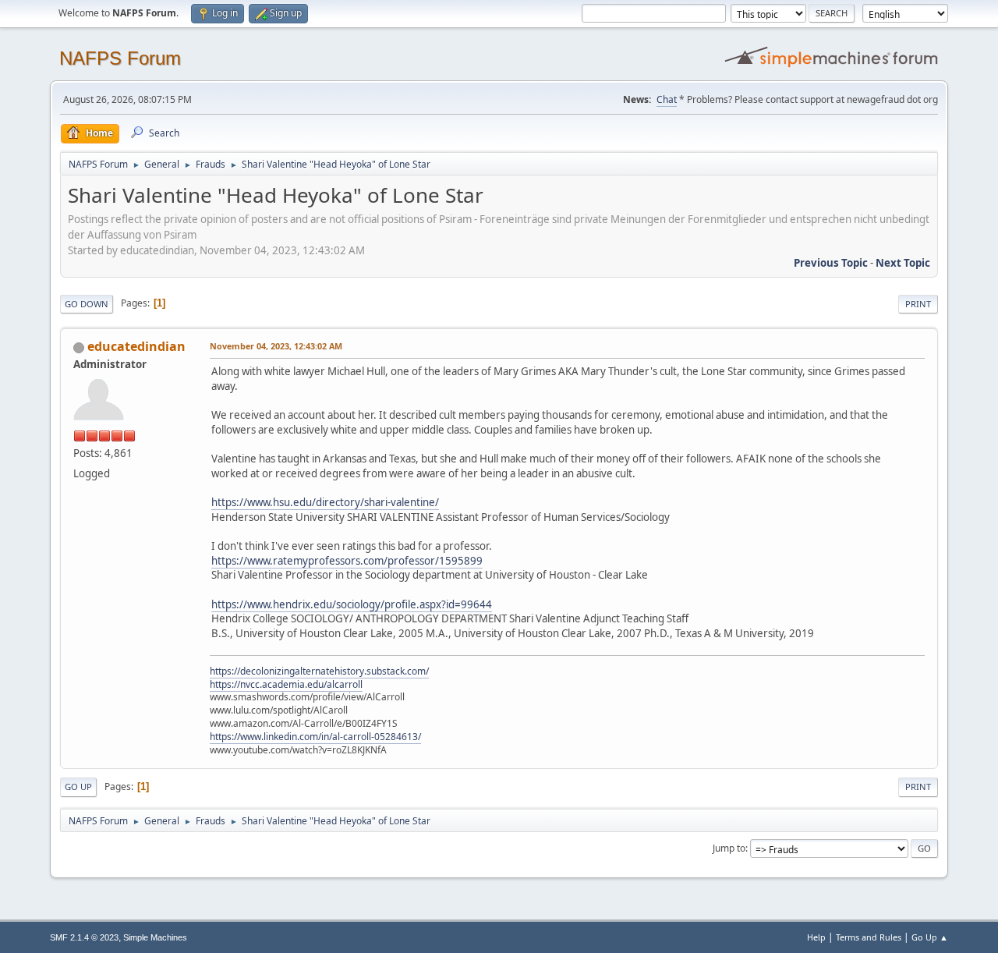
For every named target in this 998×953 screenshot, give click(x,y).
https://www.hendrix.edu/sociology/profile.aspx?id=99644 (351, 604)
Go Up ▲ (929, 937)
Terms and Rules (868, 937)
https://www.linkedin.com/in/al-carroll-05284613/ (315, 736)
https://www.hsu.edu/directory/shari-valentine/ (325, 502)
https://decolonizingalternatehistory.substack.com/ (319, 671)
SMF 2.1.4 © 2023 (84, 937)
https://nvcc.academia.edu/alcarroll (286, 684)
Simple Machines (155, 937)
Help (816, 937)
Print (918, 304)
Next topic (903, 263)
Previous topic (831, 263)
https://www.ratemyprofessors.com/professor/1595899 (347, 561)
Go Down (86, 304)
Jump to (729, 848)
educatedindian (136, 346)
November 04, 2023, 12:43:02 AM (276, 346)
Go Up (78, 786)
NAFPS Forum (120, 58)
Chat (666, 99)
